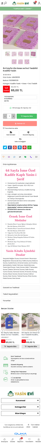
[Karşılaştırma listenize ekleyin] (21, 157)
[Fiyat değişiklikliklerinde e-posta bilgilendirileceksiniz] (26, 157)
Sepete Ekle (28, 116)
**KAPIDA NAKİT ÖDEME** (20, 9)
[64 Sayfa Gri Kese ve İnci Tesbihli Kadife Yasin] (31, 322)
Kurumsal (20, 400)
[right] (38, 331)
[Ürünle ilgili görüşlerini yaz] (15, 157)
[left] (3, 331)
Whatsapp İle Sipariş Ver (21, 108)
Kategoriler (20, 407)
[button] (5, 32)
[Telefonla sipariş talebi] (31, 157)
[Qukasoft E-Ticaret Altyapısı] (20, 434)
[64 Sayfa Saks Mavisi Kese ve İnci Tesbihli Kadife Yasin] (10, 322)
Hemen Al (21, 123)
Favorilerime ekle (11, 128)
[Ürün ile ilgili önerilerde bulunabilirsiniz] (37, 157)
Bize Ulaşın (20, 413)
